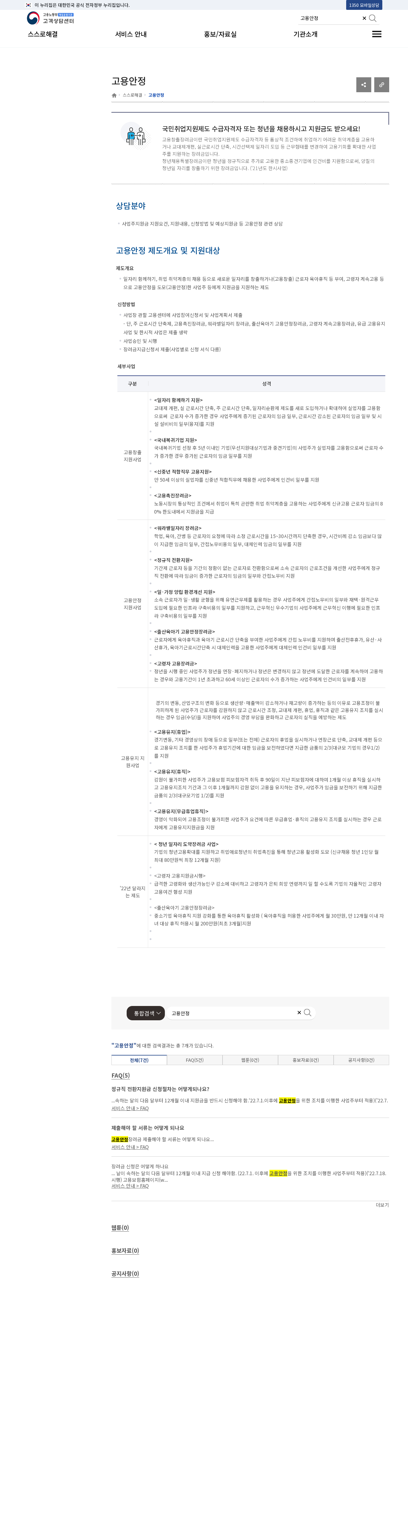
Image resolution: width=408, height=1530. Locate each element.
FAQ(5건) (195, 1060)
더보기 (382, 1204)
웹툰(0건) (250, 1060)
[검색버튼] (372, 19)
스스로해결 (132, 95)
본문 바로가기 (40, 5)
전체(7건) (139, 1060)
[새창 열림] (363, 90)
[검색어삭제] (364, 19)
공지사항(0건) (361, 1060)
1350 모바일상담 (364, 5)
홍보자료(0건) (306, 1060)
